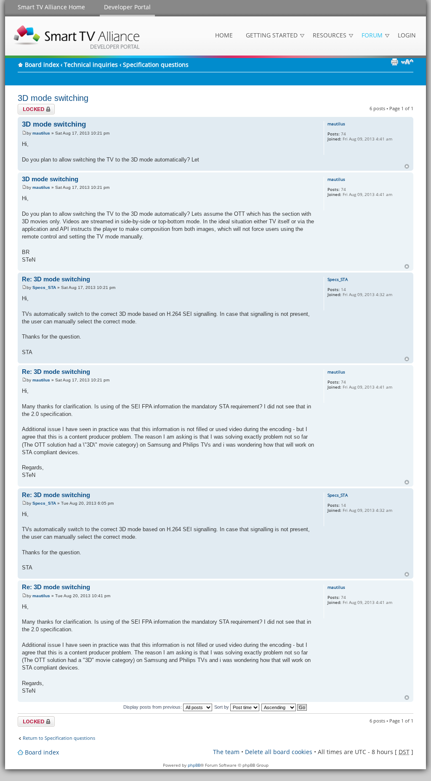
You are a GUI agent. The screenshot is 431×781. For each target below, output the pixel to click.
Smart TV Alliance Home (51, 7)
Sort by (222, 707)
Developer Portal (127, 7)
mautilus (41, 133)
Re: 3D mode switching (56, 279)
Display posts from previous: (153, 707)
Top (406, 166)
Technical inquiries (91, 65)
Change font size (407, 62)
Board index (42, 65)
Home (224, 35)
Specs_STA (44, 287)
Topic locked (31, 106)
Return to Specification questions (59, 738)
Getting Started (272, 35)
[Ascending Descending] (284, 707)
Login (407, 35)
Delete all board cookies (278, 752)
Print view (394, 62)
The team (226, 752)
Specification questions (156, 65)
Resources (329, 35)
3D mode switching (53, 98)
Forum (372, 35)
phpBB (194, 765)
